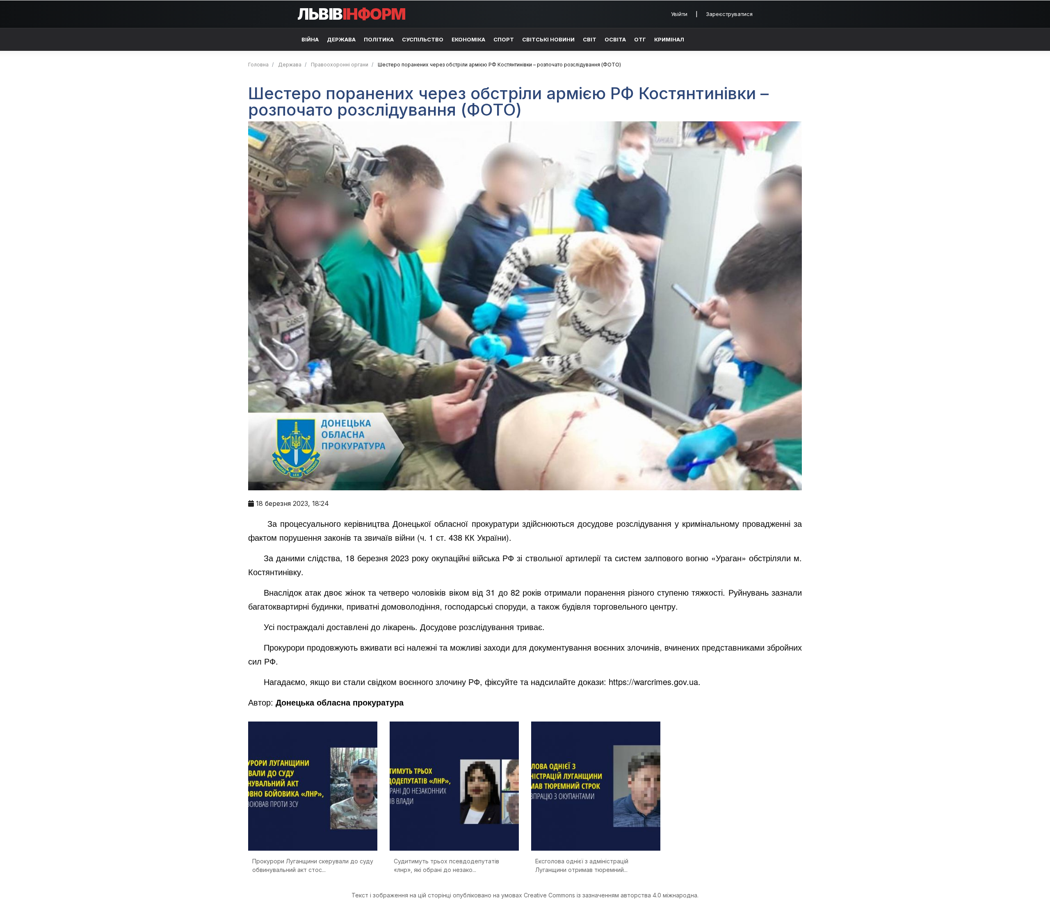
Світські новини (548, 39)
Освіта (615, 39)
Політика (379, 39)
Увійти (679, 14)
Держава (341, 39)
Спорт (503, 39)
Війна (310, 39)
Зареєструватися (729, 14)
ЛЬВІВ (351, 14)
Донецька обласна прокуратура (340, 702)
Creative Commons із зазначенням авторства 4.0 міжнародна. (611, 895)
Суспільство (422, 39)
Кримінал (669, 39)
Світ (589, 39)
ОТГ (640, 39)
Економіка (468, 39)
